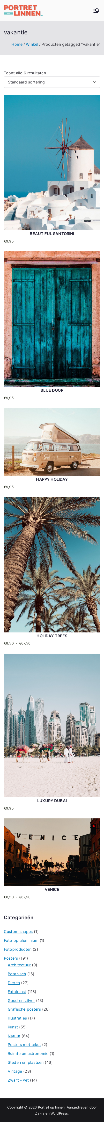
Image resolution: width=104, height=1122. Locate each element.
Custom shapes (18, 931)
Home (16, 44)
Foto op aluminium (21, 940)
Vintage (15, 1071)
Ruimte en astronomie (28, 1053)
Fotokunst (17, 991)
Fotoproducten (17, 949)
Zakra (40, 1113)
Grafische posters (24, 1009)
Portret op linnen (51, 1107)
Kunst (13, 1027)
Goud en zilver (21, 1000)
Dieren (14, 982)
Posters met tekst (24, 1044)
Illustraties (17, 1018)
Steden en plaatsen (26, 1062)
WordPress (59, 1113)
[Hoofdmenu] (96, 10)
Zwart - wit (18, 1080)
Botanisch (17, 973)
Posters (11, 958)
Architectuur (19, 965)
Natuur (14, 1035)
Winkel (32, 44)
